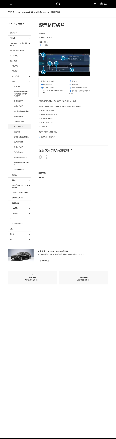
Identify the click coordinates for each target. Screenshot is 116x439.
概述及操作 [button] (13, 33)
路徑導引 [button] (15, 175)
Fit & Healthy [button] (14, 56)
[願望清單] (94, 3)
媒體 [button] (11, 229)
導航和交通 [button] (13, 61)
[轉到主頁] (58, 4)
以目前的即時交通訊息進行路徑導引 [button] (20, 186)
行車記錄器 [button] (15, 213)
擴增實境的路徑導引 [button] (18, 198)
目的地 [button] (14, 180)
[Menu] (11, 3)
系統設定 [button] (12, 38)
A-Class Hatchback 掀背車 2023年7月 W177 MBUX (32, 12)
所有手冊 (11, 12)
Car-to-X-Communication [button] (20, 193)
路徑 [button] (13, 81)
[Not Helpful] (46, 157)
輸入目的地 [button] (15, 76)
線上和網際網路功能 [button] (16, 224)
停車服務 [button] (15, 208)
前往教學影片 (44, 261)
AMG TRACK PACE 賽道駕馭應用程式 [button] (19, 44)
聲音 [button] (11, 239)
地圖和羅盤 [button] (15, 203)
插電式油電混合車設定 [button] (17, 51)
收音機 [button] (12, 234)
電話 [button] (11, 219)
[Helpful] (40, 157)
